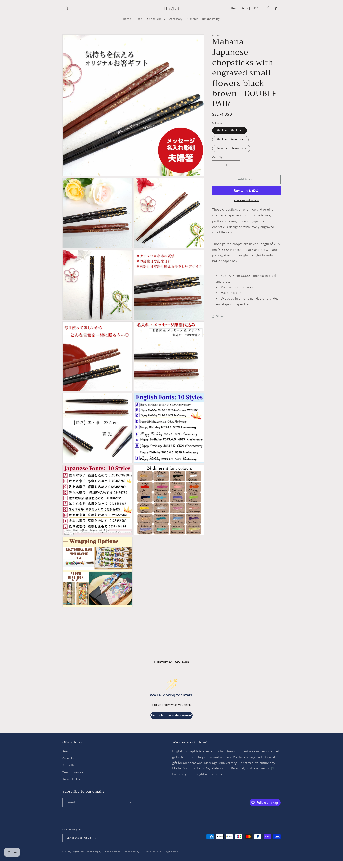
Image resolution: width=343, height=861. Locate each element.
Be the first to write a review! (171, 715)
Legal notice (171, 852)
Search (66, 751)
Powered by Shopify (90, 852)
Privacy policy (131, 852)
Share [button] (220, 316)
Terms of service (72, 772)
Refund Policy (71, 779)
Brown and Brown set (231, 148)
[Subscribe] (129, 802)
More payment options (246, 200)
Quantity (217, 157)
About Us (68, 765)
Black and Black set (229, 130)
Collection (68, 758)
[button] (66, 8)
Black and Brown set (230, 139)
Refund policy (112, 852)
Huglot (75, 852)
